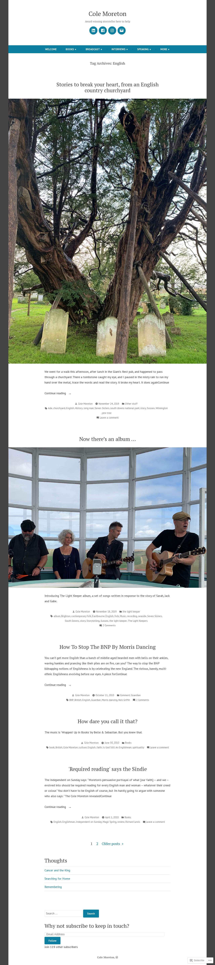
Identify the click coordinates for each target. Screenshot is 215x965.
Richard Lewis (132, 821)
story (143, 408)
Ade (50, 408)
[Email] (122, 30)
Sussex (151, 408)
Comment (125, 695)
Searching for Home (57, 878)
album (57, 616)
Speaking (143, 49)
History (79, 408)
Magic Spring (109, 821)
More (163, 49)
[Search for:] (64, 913)
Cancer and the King (57, 870)
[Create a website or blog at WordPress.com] (117, 957)
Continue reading (56, 393)
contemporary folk (81, 616)
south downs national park (124, 408)
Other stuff (131, 403)
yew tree (107, 412)
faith (99, 747)
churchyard (59, 408)
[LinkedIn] (93, 30)
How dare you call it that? (107, 721)
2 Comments (109, 626)
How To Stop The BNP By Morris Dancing (107, 646)
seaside (142, 616)
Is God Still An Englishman (117, 747)
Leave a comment (109, 418)
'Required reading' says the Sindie (107, 769)
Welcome (51, 49)
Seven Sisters (102, 408)
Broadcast (93, 49)
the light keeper (131, 611)
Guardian (136, 695)
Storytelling (93, 620)
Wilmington (162, 408)
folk (117, 616)
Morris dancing (109, 700)
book (52, 747)
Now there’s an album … (107, 439)
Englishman (68, 821)
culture (83, 747)
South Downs (72, 620)
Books (70, 49)
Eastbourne (98, 616)
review (120, 821)
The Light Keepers (138, 620)
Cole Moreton (107, 13)
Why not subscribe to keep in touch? (87, 925)
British (78, 700)
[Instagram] (112, 30)
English (70, 408)
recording (132, 616)
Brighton (65, 616)
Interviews (118, 49)
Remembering (53, 887)
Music (123, 616)
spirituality (138, 747)
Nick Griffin (124, 700)
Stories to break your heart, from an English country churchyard (107, 87)
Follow (52, 940)
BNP (71, 700)
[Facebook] (103, 30)
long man (89, 408)
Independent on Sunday (89, 821)
